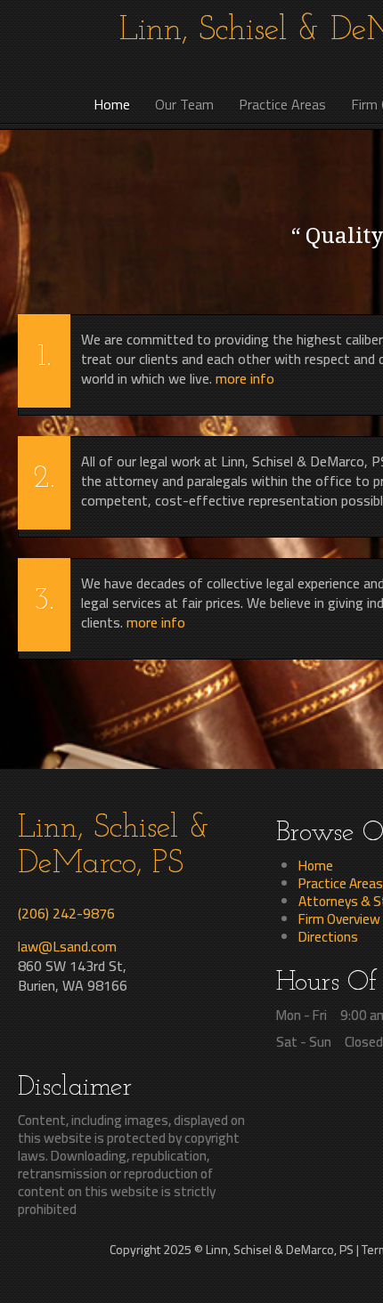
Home (315, 865)
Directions (328, 936)
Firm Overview (339, 918)
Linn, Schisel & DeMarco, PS (114, 846)
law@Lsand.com (67, 946)
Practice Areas (340, 883)
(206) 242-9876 (66, 913)
